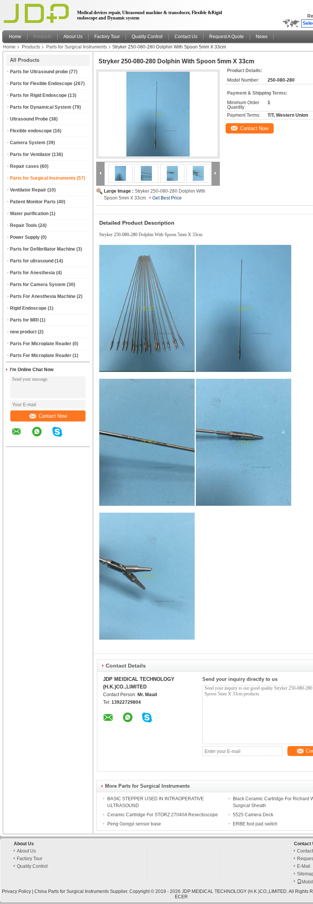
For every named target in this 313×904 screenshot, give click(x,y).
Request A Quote (226, 36)
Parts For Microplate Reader (40, 343)
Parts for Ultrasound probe (39, 71)
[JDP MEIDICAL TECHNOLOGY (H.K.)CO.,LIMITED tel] (77, 439)
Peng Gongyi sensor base (134, 824)
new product (23, 332)
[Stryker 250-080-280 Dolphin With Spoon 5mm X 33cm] (158, 114)
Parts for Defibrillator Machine (42, 249)
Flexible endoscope (31, 131)
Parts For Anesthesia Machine (43, 296)
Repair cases (24, 166)
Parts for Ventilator (30, 154)
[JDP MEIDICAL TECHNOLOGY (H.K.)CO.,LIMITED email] (21, 437)
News (262, 36)
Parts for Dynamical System (40, 107)
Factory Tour (107, 36)
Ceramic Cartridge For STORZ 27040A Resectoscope (162, 814)
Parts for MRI (24, 320)
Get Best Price (167, 198)
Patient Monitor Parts (33, 201)
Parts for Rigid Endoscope (38, 95)
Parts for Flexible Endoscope (41, 83)
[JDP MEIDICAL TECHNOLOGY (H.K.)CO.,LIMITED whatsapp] (41, 437)
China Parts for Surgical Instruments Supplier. (81, 891)
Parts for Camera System (38, 284)
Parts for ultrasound (31, 261)
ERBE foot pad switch (255, 824)
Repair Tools (23, 225)
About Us (72, 36)
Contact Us (185, 36)
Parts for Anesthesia (32, 272)
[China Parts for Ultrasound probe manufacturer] (37, 13)
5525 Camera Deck (253, 814)
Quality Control (147, 36)
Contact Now (53, 416)
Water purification (29, 213)
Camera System (27, 142)
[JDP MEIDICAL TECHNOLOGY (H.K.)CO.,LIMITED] (100, 173)
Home (15, 36)
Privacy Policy (16, 891)
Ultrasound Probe (29, 119)
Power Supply (25, 237)
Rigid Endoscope (28, 308)
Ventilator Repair (28, 190)
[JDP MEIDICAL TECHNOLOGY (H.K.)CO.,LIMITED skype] (62, 437)
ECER (181, 896)
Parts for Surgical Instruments (76, 47)
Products (42, 36)
